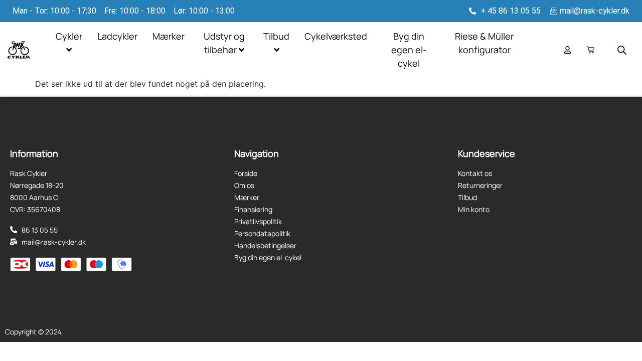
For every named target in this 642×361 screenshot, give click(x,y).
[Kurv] (590, 50)
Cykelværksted (335, 36)
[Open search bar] (622, 50)
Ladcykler (117, 36)
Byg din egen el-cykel (409, 49)
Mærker (168, 36)
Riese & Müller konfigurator (484, 43)
